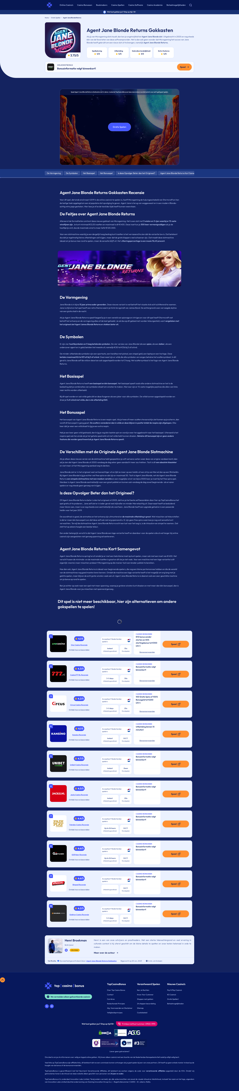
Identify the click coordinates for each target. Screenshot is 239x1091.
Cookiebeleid (142, 1012)
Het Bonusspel (106, 173)
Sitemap (140, 1008)
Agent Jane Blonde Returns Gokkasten (101, 961)
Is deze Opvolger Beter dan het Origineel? (136, 173)
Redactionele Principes (116, 1003)
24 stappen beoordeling (146, 1003)
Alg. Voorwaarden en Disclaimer (119, 1008)
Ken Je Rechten (143, 990)
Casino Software (135, 5)
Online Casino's (66, 5)
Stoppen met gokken (145, 999)
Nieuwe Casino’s (176, 984)
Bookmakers (101, 5)
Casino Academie (155, 5)
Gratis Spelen (119, 126)
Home (47, 18)
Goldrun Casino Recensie (79, 914)
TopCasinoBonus (116, 984)
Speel (183, 67)
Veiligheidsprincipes (114, 1012)
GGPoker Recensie (79, 855)
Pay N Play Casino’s (174, 990)
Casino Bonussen (84, 5)
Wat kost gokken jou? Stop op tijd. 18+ (121, 12)
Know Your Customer (145, 994)
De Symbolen (72, 173)
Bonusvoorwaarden (147, 652)
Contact (110, 994)
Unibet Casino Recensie (79, 765)
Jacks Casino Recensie (79, 795)
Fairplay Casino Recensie (79, 825)
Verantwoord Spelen (148, 984)
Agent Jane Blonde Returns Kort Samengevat (180, 173)
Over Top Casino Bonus (116, 990)
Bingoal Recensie (79, 885)
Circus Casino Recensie (79, 705)
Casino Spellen (117, 5)
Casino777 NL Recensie (79, 675)
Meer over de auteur (104, 952)
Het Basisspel (89, 173)
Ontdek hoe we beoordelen (79, 650)
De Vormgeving (54, 173)
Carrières (111, 999)
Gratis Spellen (55, 18)
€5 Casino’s (171, 994)
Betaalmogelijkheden (176, 5)
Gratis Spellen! (173, 999)
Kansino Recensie (79, 735)
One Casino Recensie (79, 645)
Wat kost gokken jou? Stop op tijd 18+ (98, 1024)
